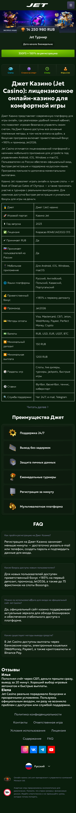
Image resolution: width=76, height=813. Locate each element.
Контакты (20, 722)
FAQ (50, 738)
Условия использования (27, 730)
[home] (38, 5)
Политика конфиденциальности (38, 714)
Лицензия (58, 730)
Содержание (32, 738)
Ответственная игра (48, 722)
